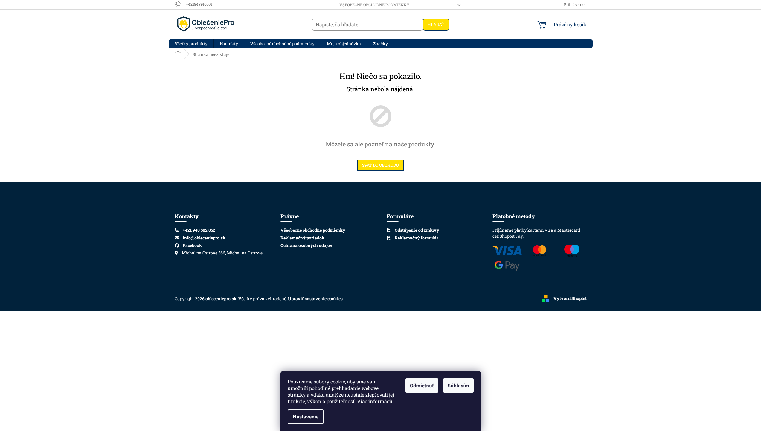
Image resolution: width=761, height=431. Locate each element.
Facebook (192, 245)
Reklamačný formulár (416, 238)
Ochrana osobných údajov (306, 245)
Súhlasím (458, 385)
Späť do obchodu (380, 165)
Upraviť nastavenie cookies (315, 298)
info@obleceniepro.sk (204, 238)
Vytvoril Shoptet (570, 298)
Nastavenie (305, 416)
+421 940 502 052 (199, 230)
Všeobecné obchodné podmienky (374, 4)
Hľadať (436, 24)
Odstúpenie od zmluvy (416, 230)
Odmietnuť (422, 385)
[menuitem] (191, 43)
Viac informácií (374, 401)
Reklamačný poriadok (302, 238)
